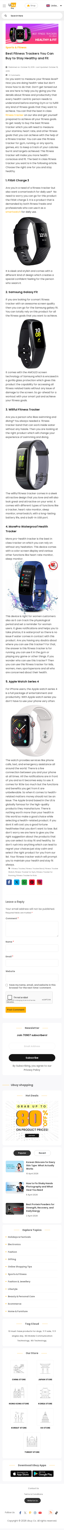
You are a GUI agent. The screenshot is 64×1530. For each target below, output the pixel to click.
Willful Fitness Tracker (24, 409)
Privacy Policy (32, 1070)
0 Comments (14, 75)
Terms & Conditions (33, 1494)
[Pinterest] (30, 1512)
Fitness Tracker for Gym (25, 872)
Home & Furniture (18, 1311)
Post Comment (15, 1009)
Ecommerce (14, 1303)
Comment (12, 918)
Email (9, 956)
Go (5, 15)
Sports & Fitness (16, 47)
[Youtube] (40, 1512)
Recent (42, 1153)
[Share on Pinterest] (32, 882)
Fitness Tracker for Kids (26, 875)
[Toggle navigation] (4, 6)
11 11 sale (47, 1331)
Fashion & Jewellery (19, 1281)
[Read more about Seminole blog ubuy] (12, 6)
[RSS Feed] (50, 1512)
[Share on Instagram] (39, 882)
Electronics (14, 1244)
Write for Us (32, 1500)
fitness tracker (15, 115)
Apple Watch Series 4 (24, 681)
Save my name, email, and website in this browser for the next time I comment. (32, 986)
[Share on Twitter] (16, 882)
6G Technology (38, 1340)
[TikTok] (56, 1512)
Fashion (12, 1251)
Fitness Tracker (18, 868)
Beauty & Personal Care (21, 1296)
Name (10, 941)
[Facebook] (20, 1512)
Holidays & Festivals (19, 1237)
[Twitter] (25, 1512)
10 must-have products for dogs (24, 1331)
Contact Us (33, 1488)
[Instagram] (35, 1512)
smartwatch (13, 212)
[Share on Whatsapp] (24, 882)
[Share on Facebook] (9, 882)
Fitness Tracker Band (35, 868)
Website (10, 971)
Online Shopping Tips (20, 1266)
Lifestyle (13, 1289)
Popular (22, 1153)
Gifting (12, 1259)
